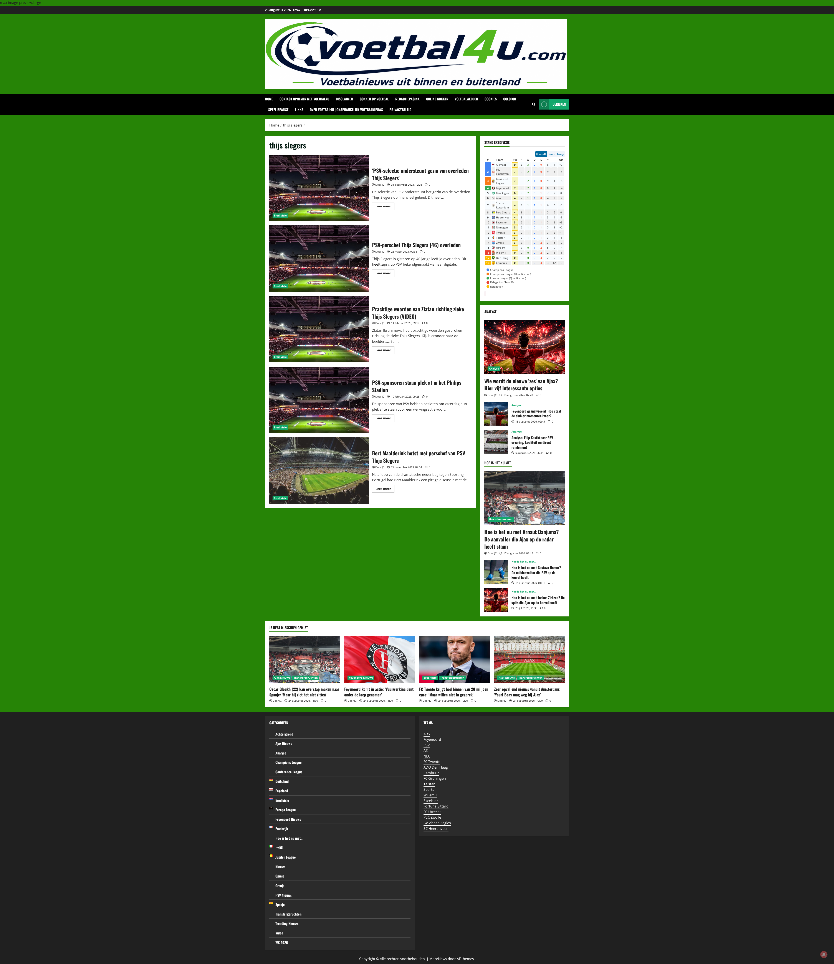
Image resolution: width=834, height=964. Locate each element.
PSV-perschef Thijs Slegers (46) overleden (319, 258)
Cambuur (431, 773)
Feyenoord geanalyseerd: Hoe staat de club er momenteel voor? (496, 414)
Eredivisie (280, 215)
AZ (426, 750)
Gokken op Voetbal (374, 99)
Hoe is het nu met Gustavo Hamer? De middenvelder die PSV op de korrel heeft (496, 572)
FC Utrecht (432, 811)
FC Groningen (435, 778)
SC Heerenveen (436, 828)
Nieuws (280, 866)
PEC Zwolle (432, 817)
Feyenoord (432, 739)
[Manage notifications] (823, 954)
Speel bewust (278, 109)
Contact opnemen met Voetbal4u (304, 99)
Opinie (279, 876)
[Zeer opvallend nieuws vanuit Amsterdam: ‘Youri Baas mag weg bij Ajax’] (529, 659)
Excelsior (431, 800)
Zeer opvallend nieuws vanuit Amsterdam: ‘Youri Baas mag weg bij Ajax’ (527, 691)
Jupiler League (285, 857)
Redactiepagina (407, 99)
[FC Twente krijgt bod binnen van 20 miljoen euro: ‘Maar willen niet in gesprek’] (454, 659)
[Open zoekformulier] (533, 104)
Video (279, 933)
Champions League (288, 762)
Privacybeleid (400, 109)
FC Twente (432, 761)
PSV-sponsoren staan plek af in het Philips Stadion (319, 400)
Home (269, 99)
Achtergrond (284, 734)
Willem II (430, 795)
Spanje (280, 904)
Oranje (280, 885)
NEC (427, 756)
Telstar (429, 784)
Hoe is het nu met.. (501, 519)
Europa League (285, 809)
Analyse (494, 368)
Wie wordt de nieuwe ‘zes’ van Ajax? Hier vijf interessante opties (521, 384)
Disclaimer (344, 99)
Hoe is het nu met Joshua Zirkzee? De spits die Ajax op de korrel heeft (496, 600)
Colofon (509, 99)
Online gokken (437, 99)
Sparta (429, 789)
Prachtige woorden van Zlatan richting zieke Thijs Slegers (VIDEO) (319, 329)
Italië (279, 847)
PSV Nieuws (283, 895)
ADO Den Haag (436, 767)
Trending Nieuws (286, 923)
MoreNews (438, 958)
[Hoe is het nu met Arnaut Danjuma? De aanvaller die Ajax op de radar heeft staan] (524, 498)
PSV (427, 745)
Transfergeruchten (306, 677)
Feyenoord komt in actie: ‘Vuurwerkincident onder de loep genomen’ (379, 691)
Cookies (491, 99)
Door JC (379, 184)
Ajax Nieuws (282, 677)
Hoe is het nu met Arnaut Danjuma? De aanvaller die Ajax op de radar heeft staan (521, 539)
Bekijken (559, 104)
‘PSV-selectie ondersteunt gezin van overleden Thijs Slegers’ (319, 188)
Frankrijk (281, 828)
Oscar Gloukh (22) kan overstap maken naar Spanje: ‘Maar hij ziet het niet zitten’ (304, 691)
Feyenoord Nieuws (361, 677)
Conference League (289, 771)
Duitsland (282, 781)
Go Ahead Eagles (437, 823)
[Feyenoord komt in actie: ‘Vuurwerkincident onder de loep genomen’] (379, 659)
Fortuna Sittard (436, 806)
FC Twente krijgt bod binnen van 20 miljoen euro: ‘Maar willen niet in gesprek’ (453, 691)
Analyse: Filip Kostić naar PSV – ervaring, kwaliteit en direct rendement (496, 442)
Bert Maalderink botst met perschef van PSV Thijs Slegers (319, 470)
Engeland (281, 790)
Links (299, 109)
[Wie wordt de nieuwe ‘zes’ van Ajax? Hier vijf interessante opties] (524, 347)
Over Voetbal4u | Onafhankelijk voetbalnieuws (346, 109)
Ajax (427, 734)
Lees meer (385, 207)
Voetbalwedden (466, 99)
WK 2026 (281, 942)
